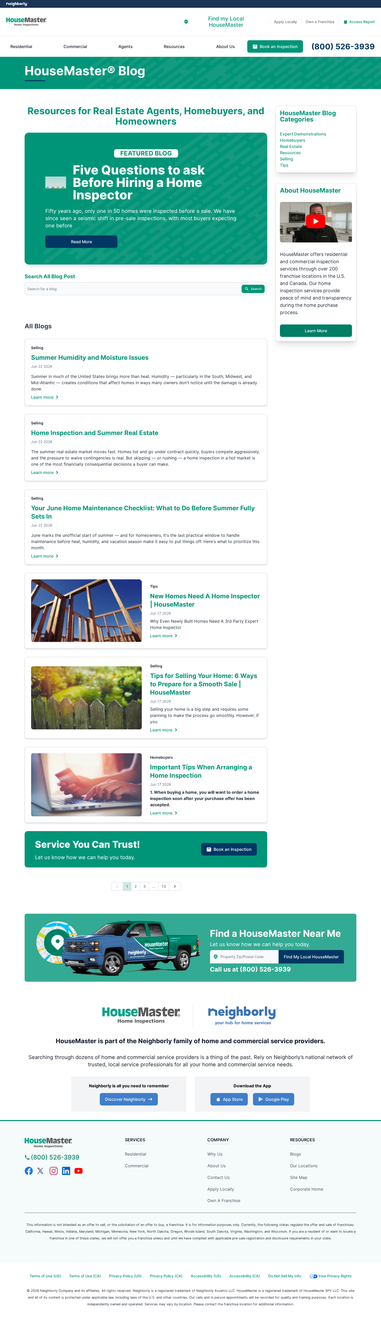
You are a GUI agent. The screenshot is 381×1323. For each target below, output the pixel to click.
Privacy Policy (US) (125, 1276)
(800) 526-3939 (265, 969)
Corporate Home (306, 1189)
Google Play (277, 1099)
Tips (154, 586)
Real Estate (291, 146)
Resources (290, 152)
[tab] (222, 22)
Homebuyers (161, 757)
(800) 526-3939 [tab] (343, 46)
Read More (81, 241)
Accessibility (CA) (244, 1276)
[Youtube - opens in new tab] (78, 1171)
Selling (37, 347)
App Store (233, 1099)
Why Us (214, 1154)
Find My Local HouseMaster (311, 956)
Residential (135, 1154)
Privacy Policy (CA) (166, 1276)
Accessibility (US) (206, 1276)
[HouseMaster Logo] (141, 1015)
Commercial (137, 1165)
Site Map (298, 1177)
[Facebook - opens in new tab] (29, 1171)
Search (256, 289)
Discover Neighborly (125, 1099)
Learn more (42, 397)
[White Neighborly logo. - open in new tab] (17, 4)
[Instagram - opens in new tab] (54, 1171)
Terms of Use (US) (45, 1276)
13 (164, 886)
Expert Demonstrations (303, 134)
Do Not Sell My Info (284, 1276)
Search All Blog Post (50, 276)
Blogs (295, 1154)
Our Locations (304, 1165)
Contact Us (218, 1177)
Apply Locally (220, 1189)
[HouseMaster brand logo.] (26, 21)
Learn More (316, 330)
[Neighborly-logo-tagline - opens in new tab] (242, 1015)
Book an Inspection (233, 849)
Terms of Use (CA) (85, 1276)
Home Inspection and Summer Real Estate (94, 433)
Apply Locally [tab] (285, 21)
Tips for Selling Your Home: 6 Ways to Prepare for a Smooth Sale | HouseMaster (203, 684)
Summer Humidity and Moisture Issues (90, 357)
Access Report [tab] (362, 21)
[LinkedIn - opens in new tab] (66, 1171)
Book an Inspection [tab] (279, 46)
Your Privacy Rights (335, 1276)
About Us (216, 1165)
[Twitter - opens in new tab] (41, 1171)
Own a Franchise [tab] (320, 21)
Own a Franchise (223, 1200)
